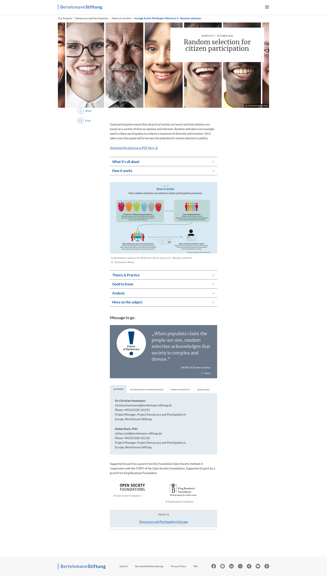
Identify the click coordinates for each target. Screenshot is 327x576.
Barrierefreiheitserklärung (149, 566)
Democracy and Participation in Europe (163, 521)
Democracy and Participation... (92, 18)
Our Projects (65, 18)
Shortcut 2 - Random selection (183, 18)
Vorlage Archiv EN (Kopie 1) (150, 18)
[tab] (118, 389)
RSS (196, 566)
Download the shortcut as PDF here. (132, 148)
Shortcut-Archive (121, 18)
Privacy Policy (178, 566)
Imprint (124, 566)
